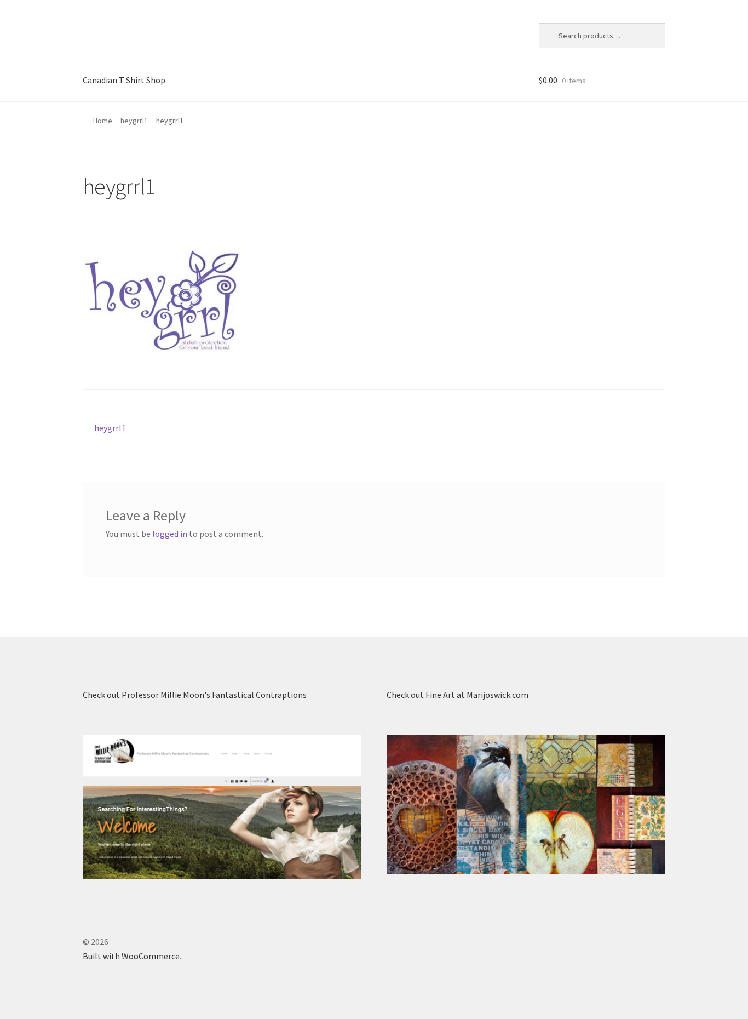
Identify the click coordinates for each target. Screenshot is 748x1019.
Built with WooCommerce (131, 956)
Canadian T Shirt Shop (124, 80)
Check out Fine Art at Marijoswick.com (457, 694)
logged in (169, 533)
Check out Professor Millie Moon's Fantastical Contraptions (195, 694)
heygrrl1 (134, 120)
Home (102, 120)
